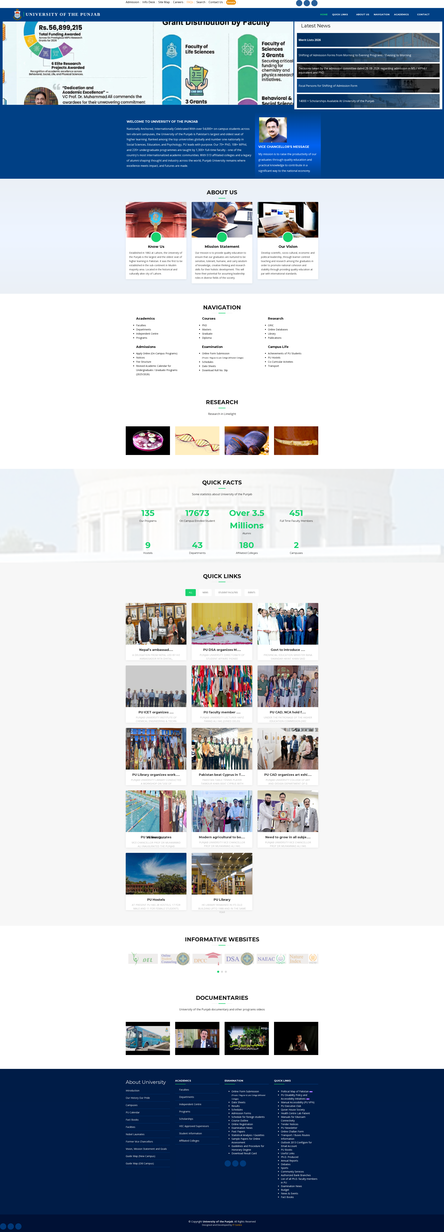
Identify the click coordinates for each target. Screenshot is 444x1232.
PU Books (286, 1149)
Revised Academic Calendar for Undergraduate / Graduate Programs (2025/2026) (156, 370)
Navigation (382, 14)
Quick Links (340, 14)
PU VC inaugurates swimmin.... (156, 837)
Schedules (207, 362)
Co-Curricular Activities (280, 361)
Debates (286, 1164)
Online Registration (242, 1124)
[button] (24, 63)
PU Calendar (133, 1112)
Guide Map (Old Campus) (140, 1163)
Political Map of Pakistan (295, 1091)
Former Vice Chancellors (139, 1141)
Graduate (207, 333)
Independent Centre (147, 333)
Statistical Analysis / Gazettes (248, 1135)
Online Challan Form (292, 1131)
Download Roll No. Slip (215, 370)
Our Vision (288, 246)
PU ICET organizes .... (156, 712)
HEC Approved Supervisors (194, 1126)
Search (201, 2)
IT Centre (237, 1224)
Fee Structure (143, 361)
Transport (273, 366)
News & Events (289, 1193)
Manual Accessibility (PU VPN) (297, 1102)
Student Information (190, 1133)
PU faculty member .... (222, 712)
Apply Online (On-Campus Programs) (156, 353)
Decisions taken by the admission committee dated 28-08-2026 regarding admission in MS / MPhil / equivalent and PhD (363, 70)
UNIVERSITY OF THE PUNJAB (63, 14)
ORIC (271, 325)
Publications (274, 337)
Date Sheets (209, 366)
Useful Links (287, 1153)
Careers (178, 2)
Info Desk (148, 2)
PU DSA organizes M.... (222, 650)
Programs (141, 337)
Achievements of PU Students (284, 353)
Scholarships (186, 1118)
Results (236, 1106)
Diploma (207, 337)
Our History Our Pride (138, 1097)
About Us (362, 14)
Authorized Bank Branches (296, 1175)
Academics (401, 14)
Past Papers (238, 1131)
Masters (206, 329)
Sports (284, 1168)
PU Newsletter (289, 1127)
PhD (204, 325)
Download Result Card (244, 1153)
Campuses (132, 1105)
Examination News (242, 1127)
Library (272, 333)
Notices (140, 357)
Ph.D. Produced (289, 1157)
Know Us (156, 246)
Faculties (141, 325)
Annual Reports (289, 1160)
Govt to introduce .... (288, 650)
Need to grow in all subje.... (288, 837)
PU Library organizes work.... (156, 775)
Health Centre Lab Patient (295, 1113)
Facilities (130, 1127)
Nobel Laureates (135, 1134)
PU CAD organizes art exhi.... (288, 775)
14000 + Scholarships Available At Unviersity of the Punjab (336, 101)
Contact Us (216, 2)
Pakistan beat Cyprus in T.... (222, 775)
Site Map (164, 2)
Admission (132, 2)
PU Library (222, 900)
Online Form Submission (248, 1095)
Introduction (132, 1090)
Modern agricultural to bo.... (222, 837)
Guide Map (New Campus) (140, 1156)
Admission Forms (241, 1113)
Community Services (292, 1171)
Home (324, 14)
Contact (423, 14)
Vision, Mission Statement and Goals (146, 1148)
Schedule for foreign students (248, 1117)
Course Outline (240, 1120)
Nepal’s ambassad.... (156, 650)
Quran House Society (293, 1109)
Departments (143, 329)
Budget (285, 1189)
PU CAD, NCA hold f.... (288, 712)
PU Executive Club (291, 1106)
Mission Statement (222, 246)
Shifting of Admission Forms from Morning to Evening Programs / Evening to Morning (355, 55)
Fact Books (132, 1119)
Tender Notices (289, 1124)
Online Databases (278, 329)
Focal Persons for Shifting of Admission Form (328, 86)
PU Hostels (274, 357)
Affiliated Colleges (189, 1140)
